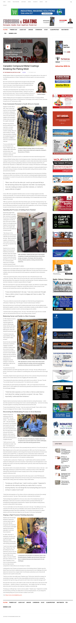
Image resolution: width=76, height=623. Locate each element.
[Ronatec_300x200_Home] (63, 428)
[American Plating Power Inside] (63, 345)
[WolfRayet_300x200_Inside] (63, 165)
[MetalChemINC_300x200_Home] (63, 359)
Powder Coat (13, 29)
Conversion (38, 29)
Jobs (46, 1)
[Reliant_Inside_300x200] (63, 147)
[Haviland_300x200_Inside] (63, 203)
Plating (5, 29)
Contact (5, 5)
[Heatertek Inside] (63, 335)
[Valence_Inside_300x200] (63, 285)
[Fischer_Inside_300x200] (63, 267)
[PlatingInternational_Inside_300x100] (63, 253)
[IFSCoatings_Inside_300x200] (63, 101)
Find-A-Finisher (16, 1)
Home (4, 1)
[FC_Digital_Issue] (47, 21)
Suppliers (23, 1)
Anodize (30, 29)
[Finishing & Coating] (20, 22)
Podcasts (35, 1)
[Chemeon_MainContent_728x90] (38, 12)
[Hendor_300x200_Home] (63, 321)
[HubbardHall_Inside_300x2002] (63, 239)
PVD (5, 33)
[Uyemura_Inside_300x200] (63, 303)
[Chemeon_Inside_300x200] (63, 376)
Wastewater (65, 29)
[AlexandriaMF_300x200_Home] (63, 393)
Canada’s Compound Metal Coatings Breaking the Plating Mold (21, 67)
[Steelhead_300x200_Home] (63, 118)
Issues (9, 1)
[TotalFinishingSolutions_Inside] (63, 221)
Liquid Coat (23, 29)
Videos (29, 1)
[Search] (71, 2)
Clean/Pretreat (54, 29)
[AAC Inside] (63, 133)
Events (41, 1)
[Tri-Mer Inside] (63, 179)
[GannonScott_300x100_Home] (63, 189)
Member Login (13, 33)
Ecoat (46, 29)
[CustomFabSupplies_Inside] (63, 410)
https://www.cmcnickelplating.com (13, 595)
